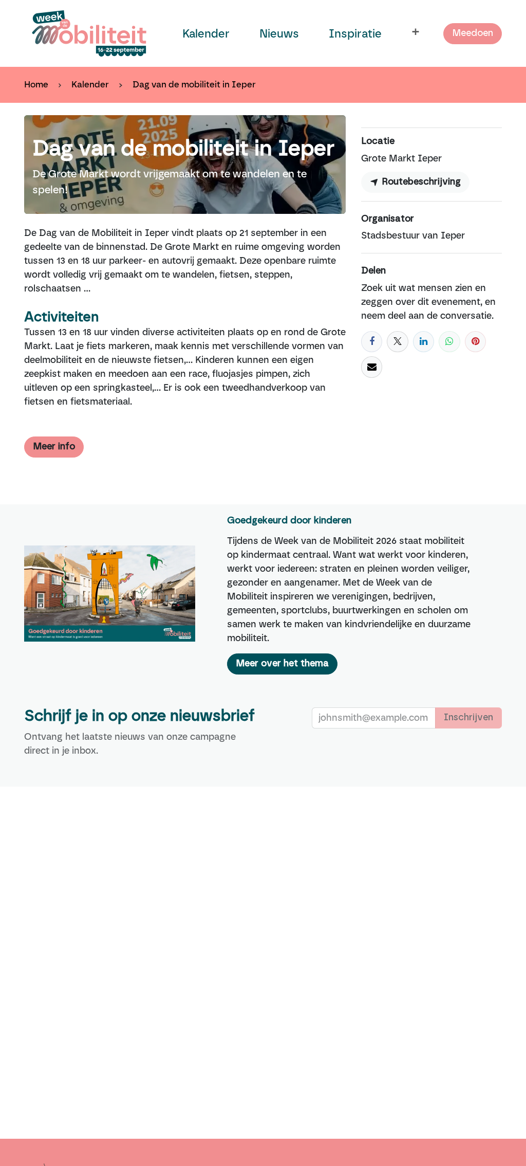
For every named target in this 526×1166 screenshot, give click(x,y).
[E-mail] (371, 366)
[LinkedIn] (423, 341)
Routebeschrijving (420, 182)
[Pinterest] (475, 341)
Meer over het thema (282, 663)
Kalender (90, 84)
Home (36, 84)
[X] (397, 341)
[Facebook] (371, 341)
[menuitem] (206, 33)
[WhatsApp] (449, 341)
